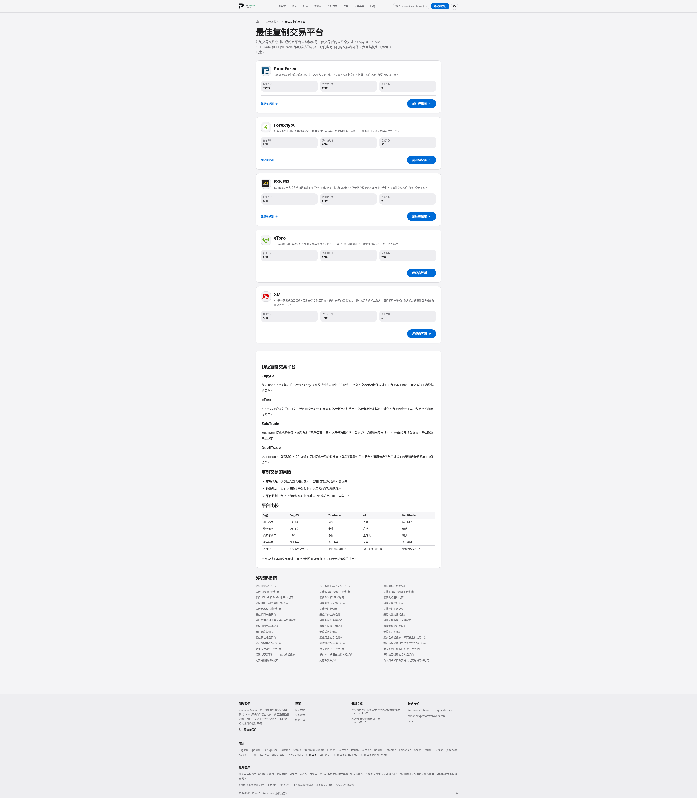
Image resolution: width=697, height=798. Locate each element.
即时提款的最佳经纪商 (332, 643)
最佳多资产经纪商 (266, 614)
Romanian (405, 750)
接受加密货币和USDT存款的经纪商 (275, 654)
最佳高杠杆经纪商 (266, 637)
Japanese (451, 750)
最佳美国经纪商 (328, 631)
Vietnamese (296, 754)
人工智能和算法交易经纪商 (334, 586)
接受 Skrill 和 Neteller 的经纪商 (401, 648)
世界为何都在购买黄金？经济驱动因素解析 (375, 709)
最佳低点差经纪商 (393, 597)
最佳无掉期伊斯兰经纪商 (397, 620)
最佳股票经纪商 (392, 631)
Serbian (366, 750)
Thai (253, 754)
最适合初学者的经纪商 (268, 643)
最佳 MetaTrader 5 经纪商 (398, 591)
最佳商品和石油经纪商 (268, 608)
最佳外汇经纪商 (328, 608)
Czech (417, 750)
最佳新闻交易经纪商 (330, 620)
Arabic (297, 750)
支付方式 (332, 6)
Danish (378, 750)
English (243, 750)
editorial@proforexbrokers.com (427, 716)
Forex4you (285, 125)
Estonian (391, 750)
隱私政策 (300, 715)
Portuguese (271, 750)
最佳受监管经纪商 (393, 603)
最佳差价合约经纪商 (330, 614)
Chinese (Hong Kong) (374, 754)
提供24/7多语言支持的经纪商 (336, 654)
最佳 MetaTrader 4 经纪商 (334, 591)
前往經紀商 (419, 104)
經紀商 (282, 6)
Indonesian (279, 754)
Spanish (256, 750)
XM (277, 294)
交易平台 (359, 6)
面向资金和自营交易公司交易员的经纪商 (406, 660)
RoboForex (285, 68)
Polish (428, 750)
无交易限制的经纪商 (267, 660)
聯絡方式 (300, 720)
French (331, 750)
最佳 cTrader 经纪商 (267, 591)
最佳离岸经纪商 (264, 631)
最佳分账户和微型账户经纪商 (272, 603)
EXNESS (281, 181)
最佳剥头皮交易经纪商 (332, 603)
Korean (243, 754)
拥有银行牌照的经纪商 (268, 648)
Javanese (264, 754)
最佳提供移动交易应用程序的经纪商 (276, 620)
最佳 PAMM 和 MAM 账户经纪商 (274, 597)
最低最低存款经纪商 (394, 586)
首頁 (258, 21)
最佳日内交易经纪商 (267, 626)
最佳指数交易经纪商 (394, 614)
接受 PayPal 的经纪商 (331, 648)
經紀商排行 (440, 6)
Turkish (439, 750)
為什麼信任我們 (248, 729)
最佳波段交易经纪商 (394, 626)
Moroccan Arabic (314, 750)
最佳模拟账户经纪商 (330, 626)
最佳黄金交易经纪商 (330, 637)
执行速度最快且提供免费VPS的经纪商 (404, 643)
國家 (294, 6)
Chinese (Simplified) (346, 754)
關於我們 (300, 709)
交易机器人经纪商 (266, 586)
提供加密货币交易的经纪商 (398, 654)
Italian (355, 750)
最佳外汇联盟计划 (393, 608)
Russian (285, 750)
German (343, 750)
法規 (345, 6)
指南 (305, 6)
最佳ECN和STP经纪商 (331, 597)
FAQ (372, 6)
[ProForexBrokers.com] (250, 6)
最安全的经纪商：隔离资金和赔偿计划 (405, 637)
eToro (280, 238)
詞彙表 (317, 6)
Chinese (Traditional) (318, 754)
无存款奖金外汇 (328, 660)
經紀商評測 (267, 103)
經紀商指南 (272, 21)
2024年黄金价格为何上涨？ (367, 719)
